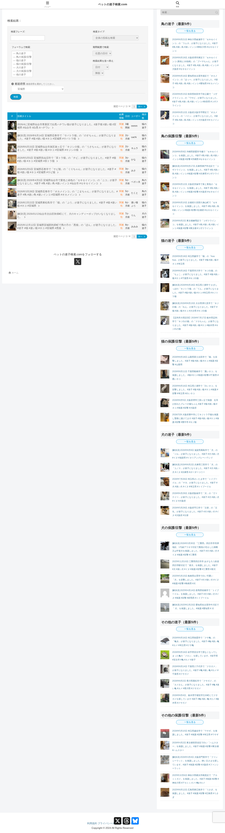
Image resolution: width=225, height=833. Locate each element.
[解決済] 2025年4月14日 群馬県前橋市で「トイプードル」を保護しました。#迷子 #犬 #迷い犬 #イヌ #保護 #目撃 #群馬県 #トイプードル (195, 594)
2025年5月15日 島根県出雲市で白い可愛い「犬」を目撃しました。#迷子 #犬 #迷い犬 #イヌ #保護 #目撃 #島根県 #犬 (195, 580)
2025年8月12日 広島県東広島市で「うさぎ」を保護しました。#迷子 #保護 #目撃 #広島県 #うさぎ (195, 793)
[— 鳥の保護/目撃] (22, 57)
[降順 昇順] (98, 73)
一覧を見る (190, 31)
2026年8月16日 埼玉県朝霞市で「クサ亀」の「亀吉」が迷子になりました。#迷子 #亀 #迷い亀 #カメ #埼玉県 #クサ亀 (195, 641)
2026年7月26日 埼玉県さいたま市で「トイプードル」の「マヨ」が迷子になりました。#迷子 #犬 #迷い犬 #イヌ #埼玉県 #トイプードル (194, 483)
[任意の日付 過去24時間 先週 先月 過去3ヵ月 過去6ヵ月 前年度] (102, 53)
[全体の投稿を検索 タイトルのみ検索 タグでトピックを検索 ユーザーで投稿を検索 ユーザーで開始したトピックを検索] (115, 38)
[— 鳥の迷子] (22, 53)
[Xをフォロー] (77, 261)
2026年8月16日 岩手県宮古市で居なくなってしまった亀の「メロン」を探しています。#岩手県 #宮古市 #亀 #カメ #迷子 (195, 656)
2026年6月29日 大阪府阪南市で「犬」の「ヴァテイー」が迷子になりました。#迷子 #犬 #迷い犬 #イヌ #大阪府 (195, 497)
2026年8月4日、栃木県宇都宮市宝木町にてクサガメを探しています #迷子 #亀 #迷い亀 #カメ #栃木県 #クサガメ (195, 699)
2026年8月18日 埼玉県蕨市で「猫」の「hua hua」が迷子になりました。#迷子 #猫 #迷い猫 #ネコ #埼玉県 (195, 260)
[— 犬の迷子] (22, 67)
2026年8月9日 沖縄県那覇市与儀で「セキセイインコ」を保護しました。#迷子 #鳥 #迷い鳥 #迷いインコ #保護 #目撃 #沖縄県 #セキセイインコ (195, 155)
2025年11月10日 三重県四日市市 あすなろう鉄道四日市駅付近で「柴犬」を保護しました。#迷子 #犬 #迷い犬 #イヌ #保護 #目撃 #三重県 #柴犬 (195, 565)
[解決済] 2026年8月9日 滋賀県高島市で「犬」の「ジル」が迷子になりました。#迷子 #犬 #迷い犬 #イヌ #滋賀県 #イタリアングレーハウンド (195, 454)
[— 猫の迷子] (22, 60)
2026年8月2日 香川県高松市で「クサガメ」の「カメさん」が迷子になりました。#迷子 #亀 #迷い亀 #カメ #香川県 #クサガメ (195, 685)
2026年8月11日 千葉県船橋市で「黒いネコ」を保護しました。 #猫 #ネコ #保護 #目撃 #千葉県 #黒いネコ (195, 375)
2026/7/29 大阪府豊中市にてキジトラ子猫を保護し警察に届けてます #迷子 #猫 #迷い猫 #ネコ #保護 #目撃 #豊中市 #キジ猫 (195, 418)
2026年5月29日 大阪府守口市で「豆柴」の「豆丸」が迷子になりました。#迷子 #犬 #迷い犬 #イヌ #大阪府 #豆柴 (195, 511)
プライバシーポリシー (110, 823)
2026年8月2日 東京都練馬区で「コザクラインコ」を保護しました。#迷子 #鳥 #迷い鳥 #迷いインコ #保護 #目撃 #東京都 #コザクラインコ (195, 224)
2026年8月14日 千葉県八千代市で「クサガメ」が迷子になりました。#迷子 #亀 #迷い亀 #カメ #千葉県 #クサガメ (195, 670)
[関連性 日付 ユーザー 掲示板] (100, 67)
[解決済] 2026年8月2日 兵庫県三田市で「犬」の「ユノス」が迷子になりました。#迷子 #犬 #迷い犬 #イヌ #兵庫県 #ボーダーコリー (195, 468)
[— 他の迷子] (22, 74)
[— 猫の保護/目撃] (22, 64)
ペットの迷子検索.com (112, 4)
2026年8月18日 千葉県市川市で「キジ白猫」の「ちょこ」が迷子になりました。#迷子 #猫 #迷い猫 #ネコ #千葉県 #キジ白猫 (195, 274)
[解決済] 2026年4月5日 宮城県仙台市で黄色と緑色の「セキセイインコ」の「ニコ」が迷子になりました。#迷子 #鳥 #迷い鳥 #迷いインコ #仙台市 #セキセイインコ (67, 182)
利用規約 (92, 823)
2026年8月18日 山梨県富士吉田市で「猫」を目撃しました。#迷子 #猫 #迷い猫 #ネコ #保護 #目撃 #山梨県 (195, 361)
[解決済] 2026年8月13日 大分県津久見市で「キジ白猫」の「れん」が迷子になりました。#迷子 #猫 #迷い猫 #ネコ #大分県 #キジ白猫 (195, 307)
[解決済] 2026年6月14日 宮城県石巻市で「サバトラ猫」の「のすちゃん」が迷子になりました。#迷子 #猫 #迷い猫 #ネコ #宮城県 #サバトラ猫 (66, 137)
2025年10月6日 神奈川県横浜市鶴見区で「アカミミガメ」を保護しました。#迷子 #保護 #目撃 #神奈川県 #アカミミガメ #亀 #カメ (195, 779)
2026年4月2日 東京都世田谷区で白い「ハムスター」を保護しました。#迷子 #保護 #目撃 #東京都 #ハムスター (195, 746)
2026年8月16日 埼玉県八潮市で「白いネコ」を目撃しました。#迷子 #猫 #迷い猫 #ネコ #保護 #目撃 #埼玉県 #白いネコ (195, 390)
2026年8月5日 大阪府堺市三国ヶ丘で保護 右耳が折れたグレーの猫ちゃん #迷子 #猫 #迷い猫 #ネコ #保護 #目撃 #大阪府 (195, 404)
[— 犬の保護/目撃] (22, 71)
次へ (140, 106)
